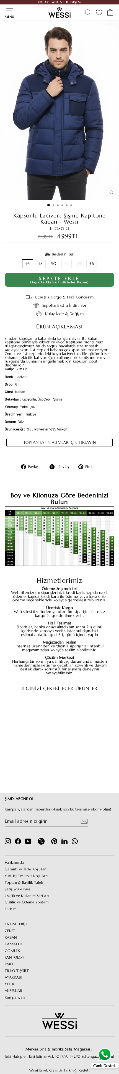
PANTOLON (15, 957)
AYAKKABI (13, 977)
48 (40, 263)
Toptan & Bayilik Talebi (24, 882)
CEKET (10, 931)
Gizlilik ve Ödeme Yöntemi (27, 902)
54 (79, 263)
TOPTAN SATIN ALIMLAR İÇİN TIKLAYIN (59, 442)
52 (66, 263)
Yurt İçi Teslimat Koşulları (26, 876)
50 (53, 263)
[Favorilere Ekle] (39, 706)
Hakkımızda (14, 862)
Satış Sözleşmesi (18, 889)
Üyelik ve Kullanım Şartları (27, 896)
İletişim (11, 909)
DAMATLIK (14, 944)
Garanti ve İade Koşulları (26, 869)
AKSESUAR (13, 991)
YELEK (10, 984)
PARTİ (10, 964)
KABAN (11, 937)
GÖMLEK (12, 951)
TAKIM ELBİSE (16, 924)
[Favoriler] (99, 12)
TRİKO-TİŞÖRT (17, 971)
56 (91, 263)
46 (27, 263)
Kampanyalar (16, 997)
